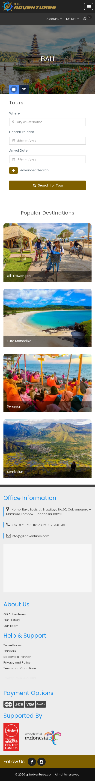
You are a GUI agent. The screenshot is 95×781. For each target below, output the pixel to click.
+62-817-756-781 (52, 525)
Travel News (12, 645)
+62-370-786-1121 (25, 525)
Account (53, 19)
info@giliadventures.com (30, 536)
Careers (9, 651)
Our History (11, 620)
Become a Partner (17, 657)
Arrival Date (18, 150)
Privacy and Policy (16, 662)
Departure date (21, 132)
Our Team (10, 626)
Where (14, 113)
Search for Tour (50, 185)
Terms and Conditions (19, 668)
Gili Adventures (14, 614)
